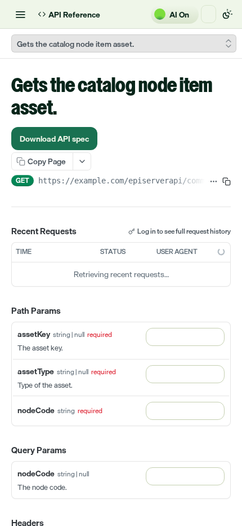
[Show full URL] (213, 182)
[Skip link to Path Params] (3, 311)
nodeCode (36, 410)
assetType (35, 371)
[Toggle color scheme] (227, 14)
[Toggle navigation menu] (20, 14)
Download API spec (54, 138)
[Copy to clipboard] (226, 182)
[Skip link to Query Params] (3, 450)
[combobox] (185, 337)
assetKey (33, 334)
